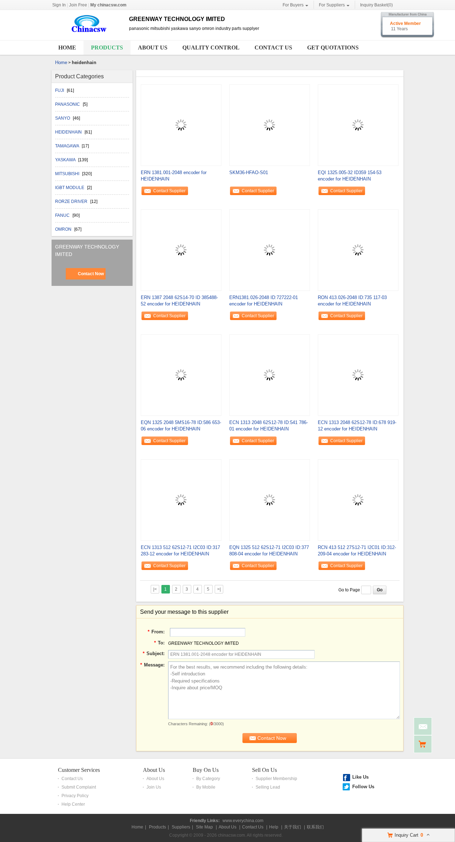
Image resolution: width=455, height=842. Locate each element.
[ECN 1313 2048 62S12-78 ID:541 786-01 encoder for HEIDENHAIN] (269, 374)
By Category (208, 778)
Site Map (204, 827)
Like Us (360, 777)
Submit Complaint (78, 787)
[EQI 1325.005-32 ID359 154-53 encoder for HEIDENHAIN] (358, 124)
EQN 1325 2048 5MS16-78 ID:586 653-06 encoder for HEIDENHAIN (181, 426)
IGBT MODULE (70, 187)
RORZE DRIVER (72, 201)
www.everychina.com (243, 820)
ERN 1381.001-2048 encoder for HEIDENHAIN (174, 176)
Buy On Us (206, 770)
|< (155, 589)
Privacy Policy (75, 795)
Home (67, 48)
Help (273, 827)
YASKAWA (65, 159)
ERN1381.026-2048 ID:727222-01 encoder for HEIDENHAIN (263, 301)
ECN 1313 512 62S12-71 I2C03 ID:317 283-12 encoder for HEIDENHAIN (180, 550)
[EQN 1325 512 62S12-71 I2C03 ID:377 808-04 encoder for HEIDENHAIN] (269, 499)
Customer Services (79, 770)
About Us (152, 48)
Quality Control (211, 48)
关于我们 (292, 827)
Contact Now (91, 273)
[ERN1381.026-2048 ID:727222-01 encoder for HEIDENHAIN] (269, 249)
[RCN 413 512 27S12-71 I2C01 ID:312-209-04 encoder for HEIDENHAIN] (358, 499)
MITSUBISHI (67, 173)
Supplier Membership (276, 778)
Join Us (153, 787)
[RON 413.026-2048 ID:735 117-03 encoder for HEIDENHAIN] (358, 249)
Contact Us (273, 48)
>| (219, 589)
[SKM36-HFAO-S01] (269, 124)
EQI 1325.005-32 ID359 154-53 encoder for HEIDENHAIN (349, 176)
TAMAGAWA (67, 145)
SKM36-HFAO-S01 (248, 172)
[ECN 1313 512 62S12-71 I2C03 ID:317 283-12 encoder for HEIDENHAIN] (181, 499)
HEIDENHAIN (69, 132)
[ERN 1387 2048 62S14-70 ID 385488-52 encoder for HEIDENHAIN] (181, 249)
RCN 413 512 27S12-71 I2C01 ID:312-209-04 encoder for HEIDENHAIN (357, 550)
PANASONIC (68, 104)
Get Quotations (333, 48)
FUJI (60, 90)
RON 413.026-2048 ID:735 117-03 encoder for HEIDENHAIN (352, 301)
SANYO (63, 118)
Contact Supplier (169, 190)
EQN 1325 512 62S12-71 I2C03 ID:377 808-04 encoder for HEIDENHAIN (269, 550)
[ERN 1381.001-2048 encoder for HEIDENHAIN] (181, 124)
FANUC (63, 215)
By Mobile (205, 787)
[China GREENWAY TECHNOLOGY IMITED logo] (87, 33)
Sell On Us (264, 770)
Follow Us (363, 786)
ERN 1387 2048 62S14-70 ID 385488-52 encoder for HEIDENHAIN (179, 301)
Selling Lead (268, 787)
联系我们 (315, 827)
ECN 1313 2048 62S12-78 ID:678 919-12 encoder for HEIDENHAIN (357, 426)
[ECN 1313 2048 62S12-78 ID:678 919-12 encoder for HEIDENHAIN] (358, 374)
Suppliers (181, 827)
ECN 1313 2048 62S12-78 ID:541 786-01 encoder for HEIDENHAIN (268, 426)
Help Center (73, 804)
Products (107, 48)
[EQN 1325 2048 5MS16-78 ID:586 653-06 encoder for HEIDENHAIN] (181, 374)
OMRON (64, 229)
